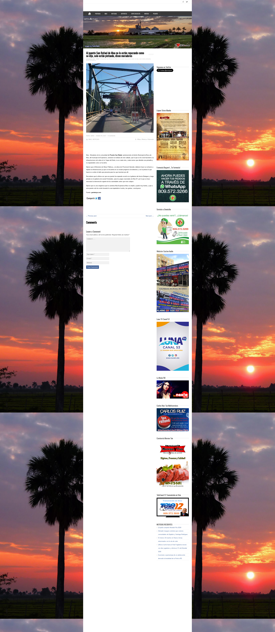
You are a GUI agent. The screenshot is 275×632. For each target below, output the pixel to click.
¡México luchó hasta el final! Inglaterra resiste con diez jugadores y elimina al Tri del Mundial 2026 (172, 548)
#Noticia (144, 139)
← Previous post (91, 216)
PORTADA (97, 13)
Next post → (150, 216)
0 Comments (111, 136)
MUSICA (146, 13)
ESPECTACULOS (135, 13)
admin (92, 136)
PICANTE (155, 13)
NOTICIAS (114, 13)
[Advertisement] (118, 148)
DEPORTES (124, 13)
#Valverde (150, 139)
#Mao (139, 139)
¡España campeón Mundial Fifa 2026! (169, 527)
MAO (106, 13)
